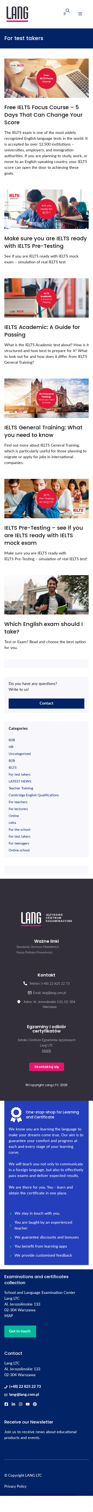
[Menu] (80, 14)
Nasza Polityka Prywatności (34, 952)
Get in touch (19, 1331)
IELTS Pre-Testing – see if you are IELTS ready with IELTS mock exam (43, 535)
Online (14, 816)
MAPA (46, 1051)
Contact (46, 703)
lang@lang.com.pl (24, 1395)
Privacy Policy (15, 1486)
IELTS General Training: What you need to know (43, 431)
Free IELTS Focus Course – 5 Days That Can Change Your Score (43, 115)
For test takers (19, 774)
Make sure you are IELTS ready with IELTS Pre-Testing (45, 242)
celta (12, 822)
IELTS (13, 767)
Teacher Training (21, 788)
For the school (19, 829)
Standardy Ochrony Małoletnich (37, 946)
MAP (8, 1316)
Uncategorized (20, 754)
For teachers (18, 802)
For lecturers (18, 809)
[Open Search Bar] (66, 14)
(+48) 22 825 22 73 (25, 1387)
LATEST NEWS (20, 781)
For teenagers (19, 843)
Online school (19, 850)
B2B (12, 740)
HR (11, 747)
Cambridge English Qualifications (34, 795)
